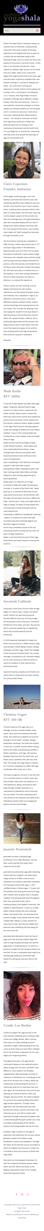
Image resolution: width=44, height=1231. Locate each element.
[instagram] (22, 1194)
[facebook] (16, 1194)
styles (6, 95)
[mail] (27, 1194)
